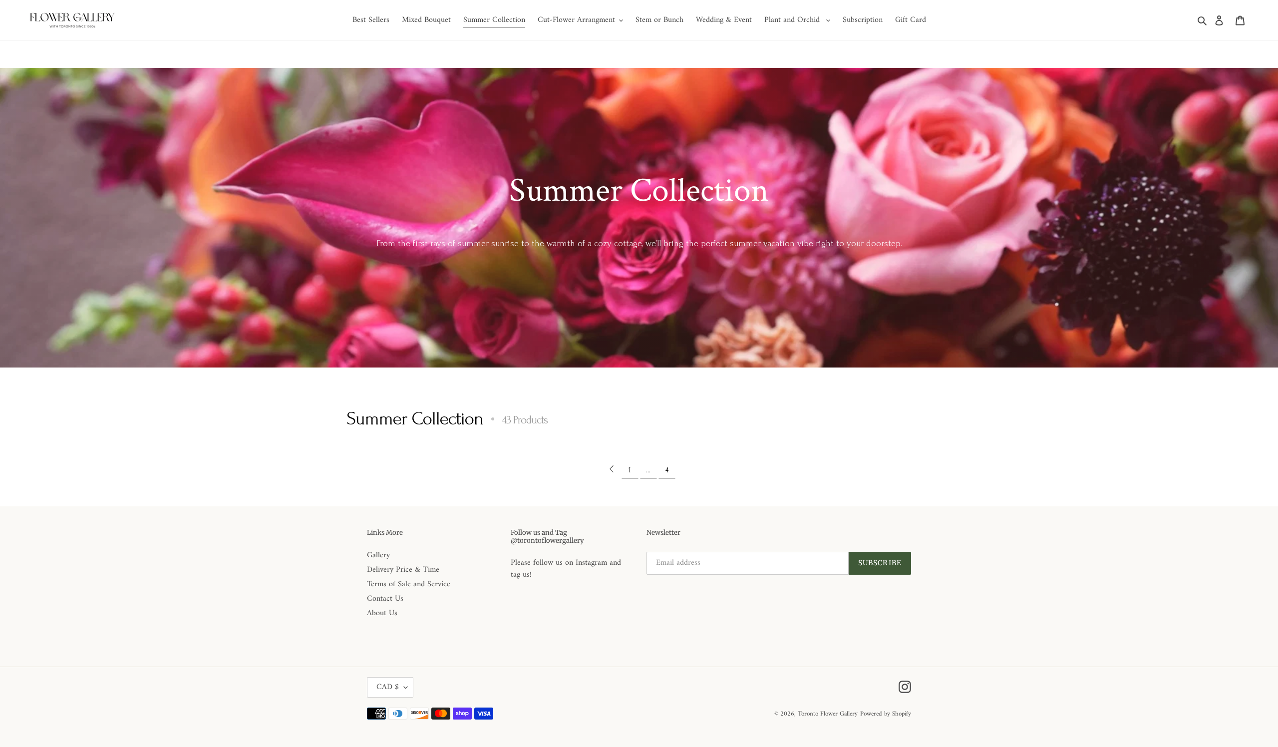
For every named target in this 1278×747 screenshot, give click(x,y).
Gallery (378, 555)
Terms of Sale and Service (408, 584)
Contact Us (385, 599)
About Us (382, 613)
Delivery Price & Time (403, 570)
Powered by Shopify (885, 714)
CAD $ (387, 687)
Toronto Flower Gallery (828, 714)
